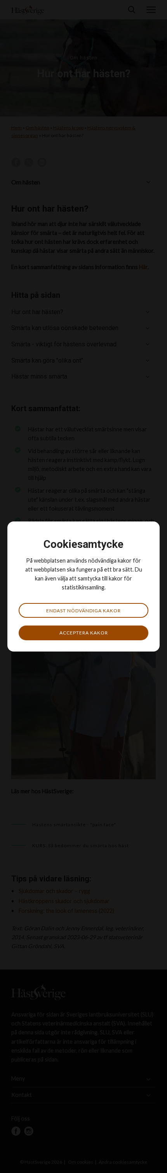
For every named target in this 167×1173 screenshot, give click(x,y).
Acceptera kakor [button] (83, 633)
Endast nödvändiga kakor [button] (83, 610)
